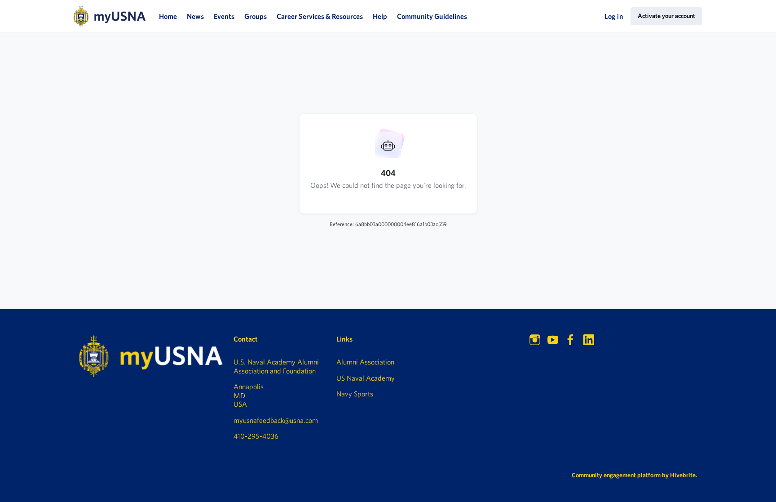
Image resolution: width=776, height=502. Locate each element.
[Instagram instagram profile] (534, 339)
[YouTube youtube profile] (552, 339)
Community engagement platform (616, 475)
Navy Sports (354, 394)
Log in (613, 16)
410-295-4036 (256, 436)
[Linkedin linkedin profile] (588, 339)
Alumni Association (365, 362)
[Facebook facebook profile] (570, 339)
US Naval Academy (365, 378)
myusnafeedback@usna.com (276, 420)
